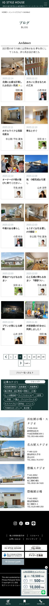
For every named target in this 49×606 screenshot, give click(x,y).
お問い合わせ (15, 539)
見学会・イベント (25, 404)
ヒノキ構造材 (10, 395)
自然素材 (22, 387)
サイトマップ (31, 539)
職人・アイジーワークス (25, 399)
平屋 (9, 399)
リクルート (34, 536)
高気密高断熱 (10, 387)
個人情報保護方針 (17, 536)
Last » (27, 363)
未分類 (26, 408)
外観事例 (33, 387)
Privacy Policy (7, 580)
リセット (34, 381)
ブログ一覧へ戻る (24, 373)
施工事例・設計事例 (13, 391)
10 (34, 357)
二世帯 (38, 395)
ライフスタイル (25, 395)
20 (39, 357)
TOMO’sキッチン (12, 408)
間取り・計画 (29, 391)
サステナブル (10, 404)
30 (43, 357)
